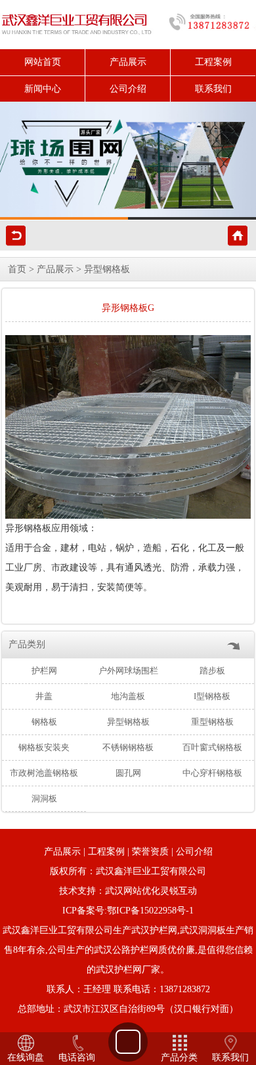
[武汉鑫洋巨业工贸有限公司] (128, 161)
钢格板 (44, 722)
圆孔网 (128, 773)
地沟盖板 (128, 696)
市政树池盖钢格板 (44, 773)
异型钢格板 (107, 269)
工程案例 (213, 62)
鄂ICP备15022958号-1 (150, 910)
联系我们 (213, 89)
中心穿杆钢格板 (212, 773)
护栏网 (44, 670)
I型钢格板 (212, 696)
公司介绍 (128, 89)
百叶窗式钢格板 (212, 747)
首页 (17, 269)
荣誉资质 (150, 851)
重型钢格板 (212, 722)
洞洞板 (44, 798)
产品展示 (128, 62)
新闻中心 (42, 89)
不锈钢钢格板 (128, 747)
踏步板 (212, 670)
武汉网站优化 (132, 891)
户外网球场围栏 (128, 670)
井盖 (44, 696)
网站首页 (42, 62)
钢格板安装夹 (44, 747)
